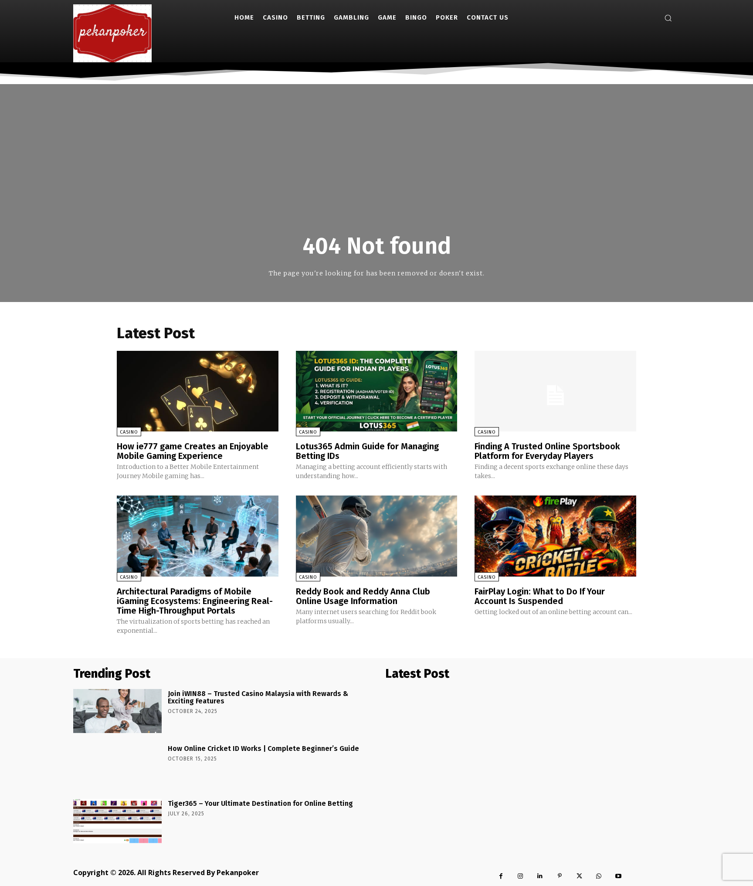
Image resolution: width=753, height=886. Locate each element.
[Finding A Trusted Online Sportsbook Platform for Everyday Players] (555, 391)
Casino (129, 432)
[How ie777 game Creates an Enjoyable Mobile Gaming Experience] (197, 391)
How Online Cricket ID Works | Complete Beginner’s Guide (263, 748)
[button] (668, 18)
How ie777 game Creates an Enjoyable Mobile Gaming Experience (192, 451)
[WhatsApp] (599, 876)
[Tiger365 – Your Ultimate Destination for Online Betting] (117, 821)
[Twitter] (579, 876)
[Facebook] (501, 876)
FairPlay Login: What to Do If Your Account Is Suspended (540, 596)
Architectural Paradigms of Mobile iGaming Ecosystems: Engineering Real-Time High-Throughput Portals (195, 601)
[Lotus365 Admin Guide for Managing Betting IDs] (377, 391)
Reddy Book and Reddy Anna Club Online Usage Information (363, 596)
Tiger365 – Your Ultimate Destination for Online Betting (260, 803)
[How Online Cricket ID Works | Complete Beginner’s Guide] (117, 766)
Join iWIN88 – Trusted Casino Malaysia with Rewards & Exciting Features (258, 697)
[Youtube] (618, 876)
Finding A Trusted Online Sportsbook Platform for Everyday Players (547, 451)
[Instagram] (520, 876)
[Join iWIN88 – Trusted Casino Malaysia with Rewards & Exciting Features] (117, 711)
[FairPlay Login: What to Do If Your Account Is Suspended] (555, 536)
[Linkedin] (540, 876)
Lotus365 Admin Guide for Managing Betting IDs (367, 451)
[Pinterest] (559, 876)
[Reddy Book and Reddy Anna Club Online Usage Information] (377, 536)
